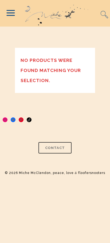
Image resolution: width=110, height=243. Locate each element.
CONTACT (55, 148)
